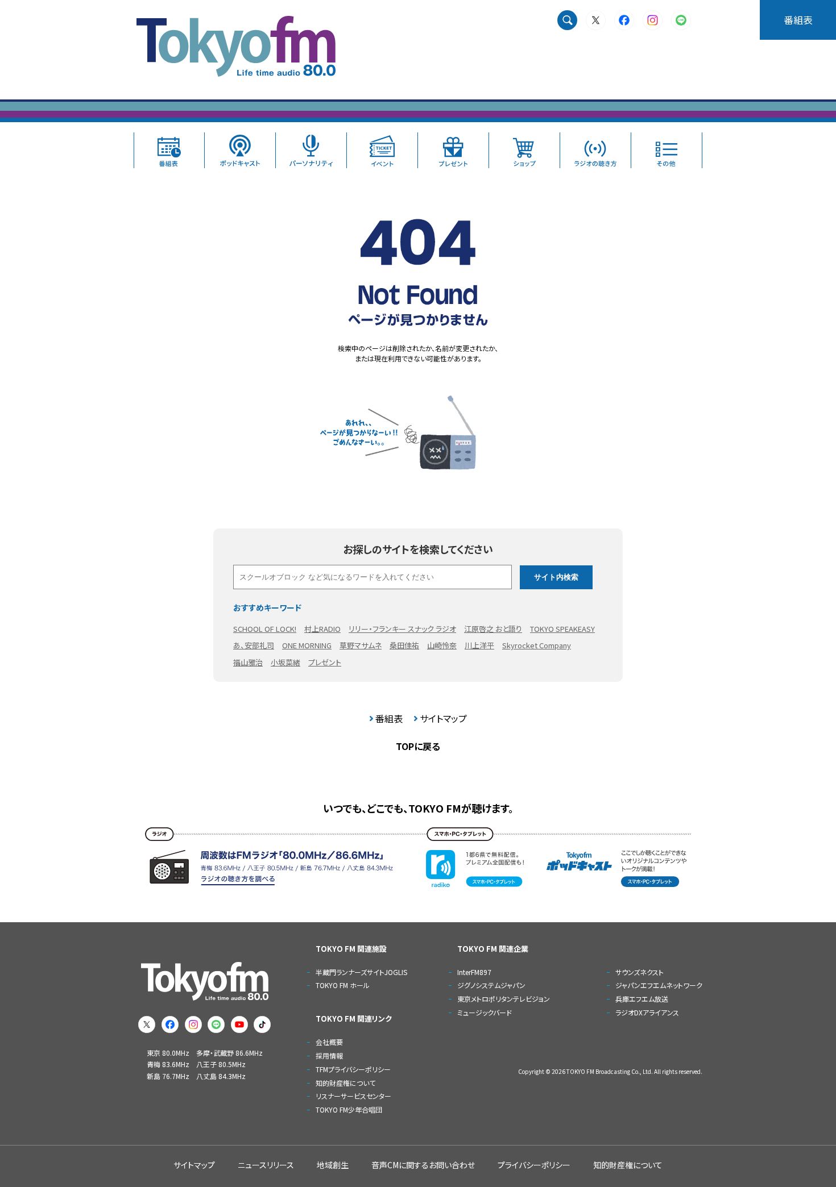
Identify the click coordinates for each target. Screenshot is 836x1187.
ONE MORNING (307, 645)
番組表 (798, 20)
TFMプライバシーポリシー (353, 1069)
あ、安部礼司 (253, 645)
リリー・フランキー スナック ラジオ (402, 628)
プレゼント (324, 662)
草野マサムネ (361, 645)
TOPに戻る (418, 746)
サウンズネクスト (639, 972)
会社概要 (329, 1042)
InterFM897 (474, 972)
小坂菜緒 (285, 662)
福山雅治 (248, 662)
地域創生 (333, 1165)
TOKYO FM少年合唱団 (349, 1109)
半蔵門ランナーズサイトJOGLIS (361, 972)
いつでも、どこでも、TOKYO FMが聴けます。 (418, 808)
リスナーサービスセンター (353, 1096)
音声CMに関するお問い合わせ (423, 1165)
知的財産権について (345, 1083)
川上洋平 (479, 645)
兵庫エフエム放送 (641, 998)
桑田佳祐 (404, 645)
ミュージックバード (484, 1012)
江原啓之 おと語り (493, 628)
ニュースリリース (266, 1165)
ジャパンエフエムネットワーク (658, 985)
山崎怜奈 (442, 645)
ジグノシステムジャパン (491, 985)
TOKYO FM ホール (343, 985)
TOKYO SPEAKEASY (562, 628)
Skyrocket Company (536, 645)
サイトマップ (443, 718)
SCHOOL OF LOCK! (264, 628)
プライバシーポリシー (534, 1165)
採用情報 (329, 1055)
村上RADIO (322, 628)
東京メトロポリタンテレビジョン (503, 998)
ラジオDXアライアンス (647, 1012)
